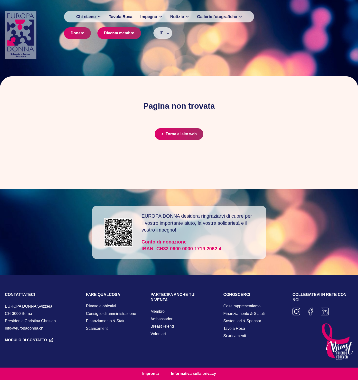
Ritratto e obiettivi (101, 306)
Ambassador (161, 319)
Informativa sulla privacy (193, 373)
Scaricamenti (97, 328)
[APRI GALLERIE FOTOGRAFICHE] (240, 17)
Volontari (158, 334)
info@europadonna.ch (24, 328)
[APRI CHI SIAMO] (99, 17)
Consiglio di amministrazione (111, 314)
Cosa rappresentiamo (242, 306)
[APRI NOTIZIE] (187, 17)
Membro (158, 311)
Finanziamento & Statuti (106, 321)
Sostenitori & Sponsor (242, 321)
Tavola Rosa (234, 328)
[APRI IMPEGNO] (160, 17)
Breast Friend (162, 326)
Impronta (150, 373)
